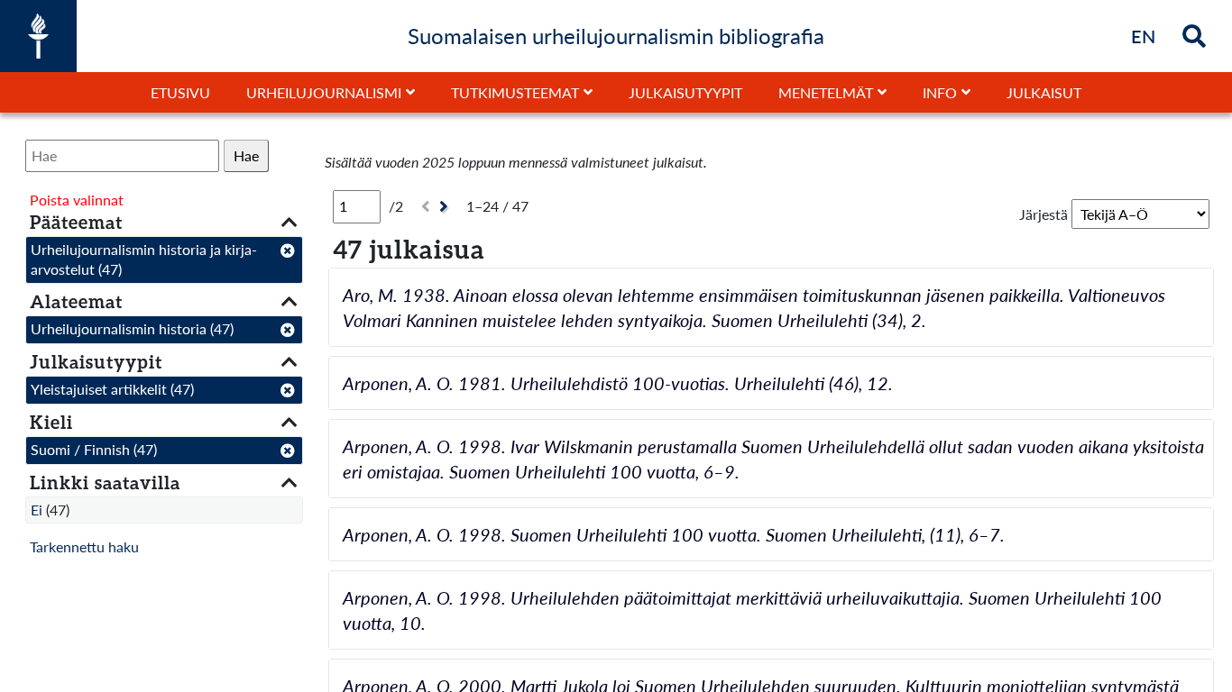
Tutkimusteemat (515, 92)
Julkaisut (1044, 92)
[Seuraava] (446, 207)
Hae (246, 155)
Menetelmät (825, 92)
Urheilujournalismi (323, 92)
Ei (36, 509)
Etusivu (180, 92)
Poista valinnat (77, 199)
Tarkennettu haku (84, 546)
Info (940, 92)
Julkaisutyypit (685, 92)
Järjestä (1043, 214)
